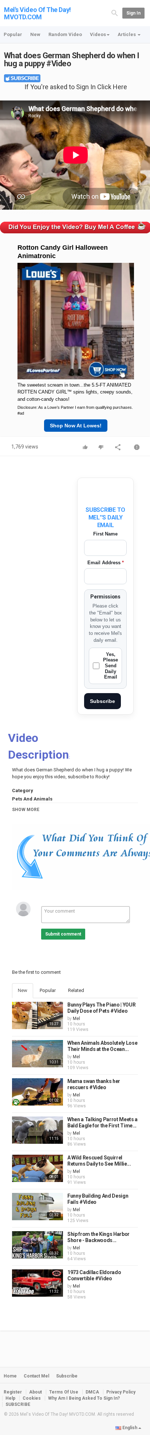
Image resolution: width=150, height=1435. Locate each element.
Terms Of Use (63, 1392)
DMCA (92, 1392)
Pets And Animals (32, 799)
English (129, 1427)
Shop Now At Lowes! (76, 425)
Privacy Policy (120, 1392)
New (35, 34)
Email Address (105, 562)
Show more (25, 809)
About (35, 1392)
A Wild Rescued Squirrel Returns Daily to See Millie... (99, 1161)
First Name (105, 534)
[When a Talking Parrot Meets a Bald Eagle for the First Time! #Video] (37, 1130)
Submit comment (63, 934)
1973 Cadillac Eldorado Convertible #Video (94, 1275)
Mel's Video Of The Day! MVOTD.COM (37, 13)
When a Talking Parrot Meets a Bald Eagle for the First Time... (102, 1122)
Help (10, 1398)
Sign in (133, 13)
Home (10, 1376)
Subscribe (102, 701)
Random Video (65, 34)
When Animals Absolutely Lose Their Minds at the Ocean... (102, 1046)
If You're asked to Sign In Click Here (75, 87)
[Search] (114, 13)
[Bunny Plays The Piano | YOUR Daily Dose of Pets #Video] (37, 1015)
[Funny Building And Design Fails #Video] (37, 1206)
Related (76, 990)
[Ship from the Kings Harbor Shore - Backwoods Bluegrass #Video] (37, 1244)
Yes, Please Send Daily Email (110, 666)
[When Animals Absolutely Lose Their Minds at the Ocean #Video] (37, 1053)
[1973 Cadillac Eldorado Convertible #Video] (37, 1283)
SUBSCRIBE (17, 1404)
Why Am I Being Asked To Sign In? (84, 1398)
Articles (127, 34)
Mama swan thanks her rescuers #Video (93, 1084)
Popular (13, 34)
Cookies (32, 1398)
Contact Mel (36, 1376)
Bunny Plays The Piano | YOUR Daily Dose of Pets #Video (101, 1008)
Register (13, 1392)
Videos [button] (98, 34)
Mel (76, 1018)
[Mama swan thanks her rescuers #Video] (37, 1092)
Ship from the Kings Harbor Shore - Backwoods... (98, 1237)
